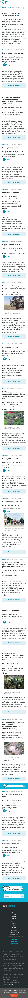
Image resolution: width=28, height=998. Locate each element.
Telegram (14, 945)
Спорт (14, 925)
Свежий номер (14, 911)
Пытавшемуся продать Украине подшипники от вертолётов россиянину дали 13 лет (12, 100)
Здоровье (14, 927)
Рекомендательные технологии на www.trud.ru (14, 936)
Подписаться (22, 896)
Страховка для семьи (11, 244)
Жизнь (9, 7)
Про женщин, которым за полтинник (12, 796)
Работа (14, 914)
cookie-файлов (22, 992)
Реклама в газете (14, 934)
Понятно (14, 995)
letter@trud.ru (10, 984)
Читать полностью (14, 85)
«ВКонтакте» (7, 315)
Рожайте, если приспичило (13, 53)
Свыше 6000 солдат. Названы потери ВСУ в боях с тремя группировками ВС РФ (13, 656)
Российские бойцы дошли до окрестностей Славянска (13, 287)
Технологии (14, 930)
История (14, 916)
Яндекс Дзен (14, 941)
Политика (14, 920)
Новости (14, 912)
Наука (14, 929)
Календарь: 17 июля (10, 844)
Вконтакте (14, 939)
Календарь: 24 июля (10, 193)
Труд (7, 65)
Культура (14, 923)
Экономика (14, 921)
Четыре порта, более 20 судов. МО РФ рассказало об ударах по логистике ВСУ (14, 564)
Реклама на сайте (14, 932)
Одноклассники (14, 943)
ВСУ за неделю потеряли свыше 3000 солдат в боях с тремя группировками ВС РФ (13, 395)
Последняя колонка (10, 148)
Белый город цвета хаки (12, 502)
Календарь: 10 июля (10, 610)
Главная (4, 7)
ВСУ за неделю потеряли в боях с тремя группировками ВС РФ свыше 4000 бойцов (13, 725)
